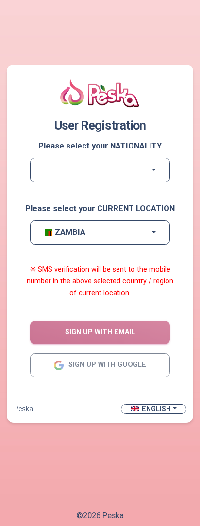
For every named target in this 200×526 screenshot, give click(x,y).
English (156, 408)
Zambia (70, 232)
